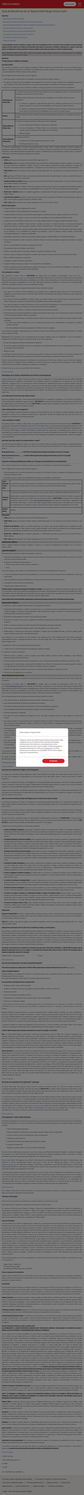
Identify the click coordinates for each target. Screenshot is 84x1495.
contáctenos (48, 748)
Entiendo (53, 761)
